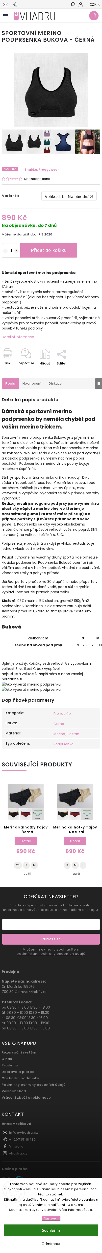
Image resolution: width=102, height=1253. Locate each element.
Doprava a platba (18, 1072)
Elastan (73, 733)
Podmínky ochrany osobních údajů (34, 1085)
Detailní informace (18, 336)
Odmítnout (51, 1243)
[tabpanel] (26, 830)
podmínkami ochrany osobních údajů (51, 954)
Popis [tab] (10, 383)
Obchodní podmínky (20, 1078)
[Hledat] (72, 4)
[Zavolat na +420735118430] (16, 4)
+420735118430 (22, 1139)
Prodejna (10, 1065)
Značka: (42, 169)
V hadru (16, 1146)
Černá (58, 723)
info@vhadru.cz (23, 1132)
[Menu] (5, 14)
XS (18, 865)
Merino (59, 733)
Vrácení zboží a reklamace (26, 1097)
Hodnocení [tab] (32, 383)
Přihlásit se (51, 939)
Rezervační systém (19, 1052)
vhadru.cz (18, 1153)
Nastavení (51, 1218)
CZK (93, 4)
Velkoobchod (14, 1091)
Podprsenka (63, 744)
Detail (26, 841)
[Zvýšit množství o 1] (16, 251)
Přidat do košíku (49, 250)
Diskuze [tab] (55, 383)
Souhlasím (51, 1230)
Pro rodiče (62, 713)
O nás (7, 1059)
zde (89, 1209)
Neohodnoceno (37, 179)
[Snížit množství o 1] (5, 251)
